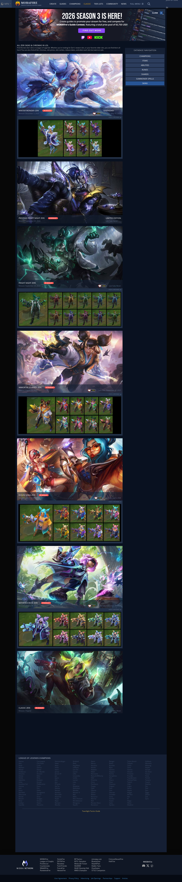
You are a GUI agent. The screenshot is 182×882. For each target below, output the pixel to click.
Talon (129, 765)
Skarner (112, 792)
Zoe (146, 797)
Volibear (148, 761)
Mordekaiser (77, 801)
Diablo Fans (96, 866)
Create (53, 4)
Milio (74, 797)
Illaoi (56, 765)
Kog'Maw (76, 765)
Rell (92, 801)
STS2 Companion (98, 870)
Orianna (94, 780)
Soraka (111, 799)
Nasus (93, 763)
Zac (146, 786)
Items (145, 60)
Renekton (94, 805)
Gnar (39, 797)
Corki (39, 765)
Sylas (111, 803)
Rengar (111, 761)
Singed (111, 786)
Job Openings (96, 878)
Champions (74, 4)
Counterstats (45, 866)
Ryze (111, 767)
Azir (20, 788)
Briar (20, 801)
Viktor (129, 803)
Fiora (39, 786)
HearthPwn (96, 864)
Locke (75, 778)
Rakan (93, 794)
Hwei (57, 763)
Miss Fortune (77, 799)
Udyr (129, 784)
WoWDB (77, 866)
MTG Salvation (80, 861)
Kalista (57, 788)
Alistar (21, 770)
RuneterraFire (45, 870)
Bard (20, 790)
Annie (21, 778)
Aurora (21, 786)
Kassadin (58, 794)
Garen (39, 794)
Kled (74, 763)
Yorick (147, 778)
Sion (110, 788)
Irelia (57, 767)
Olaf (92, 778)
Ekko (38, 776)
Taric (129, 767)
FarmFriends (62, 866)
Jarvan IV (58, 774)
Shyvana (112, 784)
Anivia (21, 776)
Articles (125, 878)
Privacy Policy (74, 878)
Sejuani (112, 772)
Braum (21, 799)
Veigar (129, 792)
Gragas (39, 799)
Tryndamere (131, 778)
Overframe (96, 868)
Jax (56, 776)
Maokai (75, 790)
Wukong (148, 765)
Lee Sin (75, 770)
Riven (111, 763)
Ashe (20, 782)
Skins (145, 83)
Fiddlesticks (41, 784)
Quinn (93, 792)
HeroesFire (61, 870)
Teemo (129, 770)
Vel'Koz (130, 794)
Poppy (93, 786)
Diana (39, 770)
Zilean (147, 794)
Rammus (94, 797)
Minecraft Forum (80, 864)
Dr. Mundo (41, 772)
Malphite (76, 786)
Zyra (147, 799)
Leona (75, 772)
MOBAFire (44, 859)
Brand (21, 797)
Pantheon (94, 784)
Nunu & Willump (97, 776)
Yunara (148, 780)
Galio (39, 790)
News (123, 4)
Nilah (93, 772)
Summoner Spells (145, 78)
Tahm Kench (131, 761)
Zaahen (148, 784)
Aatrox (21, 761)
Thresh (129, 772)
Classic (87, 4)
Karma (57, 790)
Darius (39, 767)
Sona (111, 797)
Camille (21, 805)
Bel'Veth (22, 792)
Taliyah (130, 763)
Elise (38, 778)
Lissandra (76, 776)
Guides (63, 4)
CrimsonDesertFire (116, 859)
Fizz (38, 788)
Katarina (58, 797)
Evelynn (40, 780)
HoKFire (112, 861)
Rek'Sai (93, 799)
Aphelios (22, 780)
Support (117, 878)
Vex (128, 797)
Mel (74, 794)
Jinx (56, 782)
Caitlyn (21, 803)
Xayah (147, 767)
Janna (57, 772)
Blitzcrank (22, 794)
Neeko (93, 767)
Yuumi (147, 782)
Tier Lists (98, 4)
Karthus (58, 792)
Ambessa (22, 772)
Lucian (75, 780)
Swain (111, 801)
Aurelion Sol (23, 784)
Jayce (57, 778)
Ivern (57, 770)
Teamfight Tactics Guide (91, 811)
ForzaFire (60, 868)
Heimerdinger (60, 761)
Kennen (57, 803)
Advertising (85, 878)
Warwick (148, 763)
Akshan (21, 767)
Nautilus (94, 765)
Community (112, 4)
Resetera (60, 864)
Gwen (39, 803)
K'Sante (57, 784)
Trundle (130, 776)
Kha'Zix (57, 805)
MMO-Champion (80, 870)
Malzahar (76, 788)
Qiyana (93, 790)
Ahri (20, 763)
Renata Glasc (96, 803)
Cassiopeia (41, 761)
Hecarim (40, 805)
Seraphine (113, 776)
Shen (111, 782)
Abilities (145, 65)
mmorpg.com (97, 859)
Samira (111, 770)
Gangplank (41, 792)
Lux (74, 784)
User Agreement (60, 878)
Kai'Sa (57, 786)
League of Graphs (47, 861)
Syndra (111, 805)
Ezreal (39, 782)
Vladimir (130, 805)
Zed (146, 788)
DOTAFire (61, 861)
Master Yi (76, 792)
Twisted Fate (132, 780)
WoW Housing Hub (81, 868)
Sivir (110, 790)
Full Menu (135, 4)
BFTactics (78, 859)
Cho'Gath (40, 763)
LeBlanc (76, 767)
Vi (128, 799)
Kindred (76, 761)
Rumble (112, 765)
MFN (6, 3)
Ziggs (147, 792)
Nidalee (94, 770)
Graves (39, 801)
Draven (39, 774)
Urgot (129, 786)
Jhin (56, 780)
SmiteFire (61, 859)
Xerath (147, 770)
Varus (129, 788)
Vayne (129, 790)
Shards (145, 74)
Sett (110, 778)
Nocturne (94, 774)
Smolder (112, 794)
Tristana (130, 774)
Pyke (92, 788)
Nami (93, 761)
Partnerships (107, 878)
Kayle (57, 799)
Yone (147, 776)
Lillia (74, 774)
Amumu (22, 774)
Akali (20, 765)
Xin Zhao (148, 772)
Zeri (146, 790)
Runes (145, 69)
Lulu (74, 782)
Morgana (76, 803)
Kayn (56, 801)
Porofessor (44, 864)
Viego (129, 801)
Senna (111, 774)
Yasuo (147, 774)
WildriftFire (44, 868)
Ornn (93, 782)
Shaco (111, 780)
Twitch (129, 782)
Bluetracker (96, 861)
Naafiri (75, 805)
